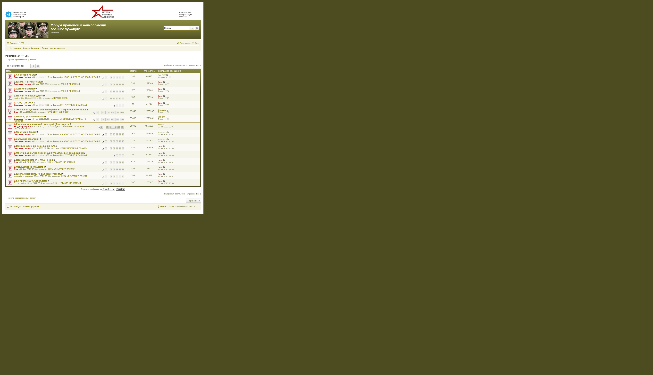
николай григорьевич (23, 176)
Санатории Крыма (26, 132)
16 (111, 84)
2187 (112, 112)
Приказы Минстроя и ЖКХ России (35, 160)
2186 (108, 112)
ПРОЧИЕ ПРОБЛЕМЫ (70, 84)
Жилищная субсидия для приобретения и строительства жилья (51, 109)
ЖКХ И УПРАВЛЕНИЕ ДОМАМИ (74, 105)
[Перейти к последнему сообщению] (167, 75)
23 (123, 163)
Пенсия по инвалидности (30, 95)
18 (117, 84)
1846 (108, 119)
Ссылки (13, 43)
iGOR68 (161, 117)
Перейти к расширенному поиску (21, 60)
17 (114, 84)
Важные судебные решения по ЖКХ (36, 146)
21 (117, 163)
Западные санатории (27, 139)
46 (123, 91)
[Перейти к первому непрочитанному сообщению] (15, 75)
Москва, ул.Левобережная (30, 116)
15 (114, 149)
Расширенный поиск (196, 28)
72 (123, 98)
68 (111, 98)
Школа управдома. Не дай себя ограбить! (39, 174)
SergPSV (162, 75)
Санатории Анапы (26, 75)
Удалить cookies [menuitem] (167, 207)
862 (115, 127)
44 (117, 91)
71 (120, 98)
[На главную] (28, 29)
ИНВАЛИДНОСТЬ (60, 98)
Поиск (191, 28)
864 (122, 127)
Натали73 (162, 132)
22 (120, 163)
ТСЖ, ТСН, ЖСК (24, 102)
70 (117, 98)
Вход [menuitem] (197, 43)
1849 (122, 119)
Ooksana (162, 110)
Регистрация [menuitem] (185, 43)
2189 (122, 112)
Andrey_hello (19, 183)
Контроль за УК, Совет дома (31, 181)
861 (111, 127)
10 (120, 142)
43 (114, 91)
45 (120, 91)
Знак (160, 82)
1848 (117, 119)
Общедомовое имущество (30, 167)
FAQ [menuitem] (22, 43)
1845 (103, 119)
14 (111, 149)
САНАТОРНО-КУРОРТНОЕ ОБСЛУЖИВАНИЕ (80, 77)
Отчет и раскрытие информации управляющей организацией (50, 153)
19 (120, 84)
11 (123, 142)
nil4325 (161, 125)
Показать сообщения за (91, 189)
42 (111, 91)
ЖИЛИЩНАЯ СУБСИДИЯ (58, 112)
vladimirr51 (18, 98)
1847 (112, 119)
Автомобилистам (25, 88)
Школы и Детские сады (29, 81)
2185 (103, 112)
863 (118, 127)
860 (107, 127)
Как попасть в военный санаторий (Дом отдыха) (42, 124)
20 (123, 84)
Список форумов (31, 207)
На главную (15, 207)
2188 (117, 112)
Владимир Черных (22, 77)
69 (114, 98)
